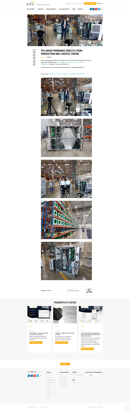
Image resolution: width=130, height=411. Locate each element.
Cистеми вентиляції (64, 372)
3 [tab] (66, 355)
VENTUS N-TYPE (63, 380)
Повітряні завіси (75, 382)
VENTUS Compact (63, 377)
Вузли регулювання (64, 382)
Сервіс (74, 9)
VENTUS (61, 374)
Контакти (80, 9)
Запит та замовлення (90, 3)
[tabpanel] (39, 329)
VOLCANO (47, 64)
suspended (59, 62)
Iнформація (49, 393)
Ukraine (100, 3)
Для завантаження (64, 9)
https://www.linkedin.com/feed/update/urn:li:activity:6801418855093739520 (66, 74)
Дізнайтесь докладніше (36, 342)
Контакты (49, 372)
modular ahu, (75, 62)
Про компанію (30, 9)
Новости (48, 390)
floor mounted (67, 62)
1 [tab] (63, 355)
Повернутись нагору (46, 290)
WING (79, 62)
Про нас (48, 395)
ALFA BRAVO (100, 407)
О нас (48, 374)
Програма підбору (51, 9)
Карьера (48, 387)
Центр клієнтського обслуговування (93, 372)
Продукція (40, 9)
